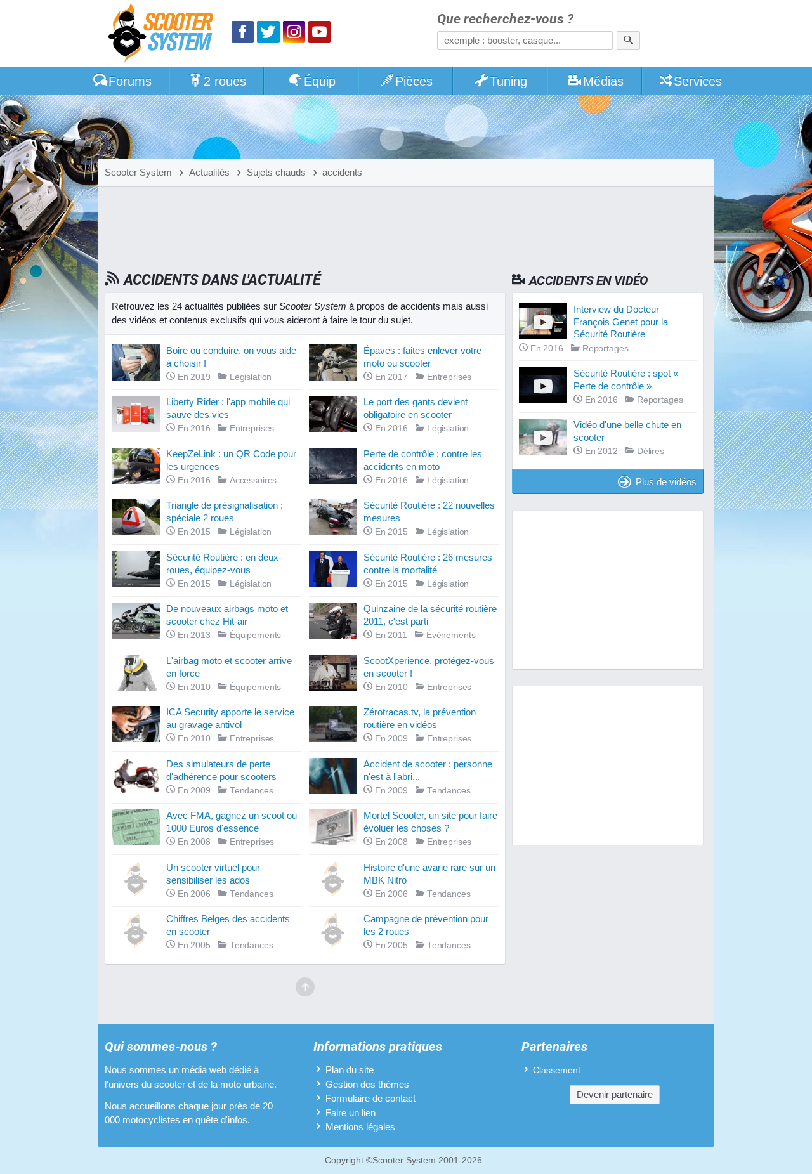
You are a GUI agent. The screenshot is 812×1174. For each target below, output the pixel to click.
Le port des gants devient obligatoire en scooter (415, 408)
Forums (130, 81)
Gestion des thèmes (367, 1084)
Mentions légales (360, 1126)
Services (698, 81)
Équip (320, 81)
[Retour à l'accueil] (163, 34)
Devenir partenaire (615, 1094)
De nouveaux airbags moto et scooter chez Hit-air (227, 615)
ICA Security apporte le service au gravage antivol (230, 718)
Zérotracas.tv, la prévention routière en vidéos (419, 718)
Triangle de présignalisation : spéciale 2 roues (224, 511)
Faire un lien (350, 1112)
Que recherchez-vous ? (505, 19)
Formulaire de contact (370, 1098)
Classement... (560, 1070)
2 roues (225, 81)
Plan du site (349, 1069)
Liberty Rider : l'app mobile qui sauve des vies (228, 408)
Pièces (414, 81)
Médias (603, 81)
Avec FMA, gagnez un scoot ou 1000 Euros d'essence (231, 821)
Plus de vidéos (666, 481)
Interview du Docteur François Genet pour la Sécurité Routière (620, 321)
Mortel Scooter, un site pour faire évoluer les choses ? (430, 821)
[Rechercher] (628, 40)
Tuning (508, 81)
